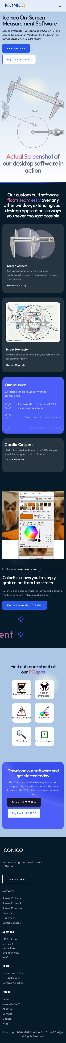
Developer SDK (11, 1003)
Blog (5, 1023)
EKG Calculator (11, 977)
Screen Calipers (11, 898)
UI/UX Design (10, 939)
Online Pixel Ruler (12, 972)
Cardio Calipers (11, 922)
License (6, 1018)
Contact (7, 1013)
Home (5, 998)
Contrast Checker (12, 982)
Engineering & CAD (10, 954)
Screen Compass (12, 908)
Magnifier (8, 917)
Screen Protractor (13, 903)
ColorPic (7, 913)
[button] (60, 5)
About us (7, 1008)
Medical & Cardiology (8, 945)
